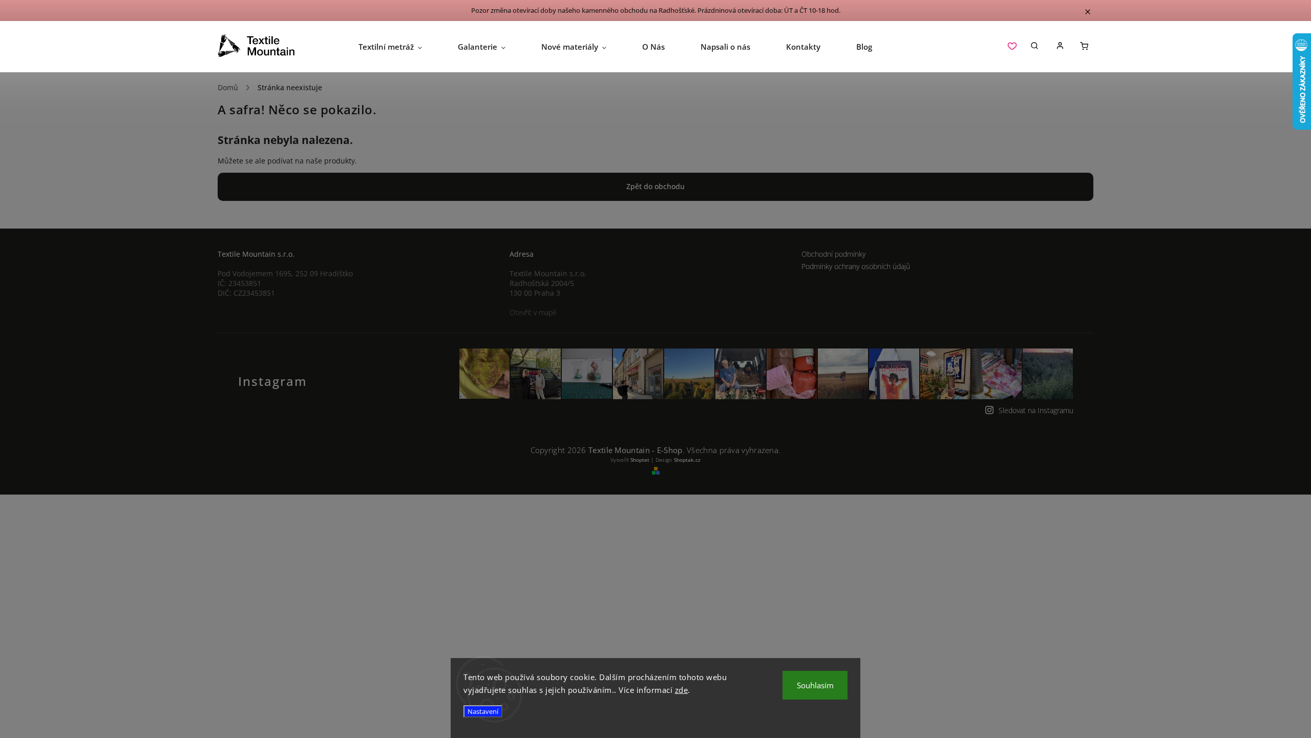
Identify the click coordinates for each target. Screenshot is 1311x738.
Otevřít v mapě (533, 312)
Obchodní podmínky (833, 254)
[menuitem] (399, 46)
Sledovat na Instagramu (1036, 410)
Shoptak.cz (687, 459)
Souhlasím (815, 685)
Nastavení (483, 711)
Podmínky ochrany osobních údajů (855, 266)
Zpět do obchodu (655, 186)
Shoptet (639, 459)
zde (681, 690)
